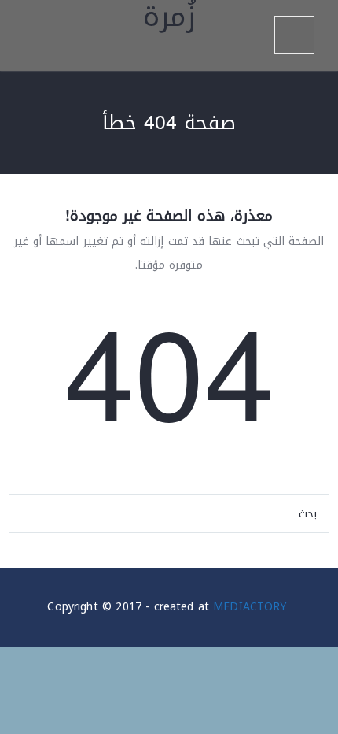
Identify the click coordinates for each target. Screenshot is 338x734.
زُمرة (169, 21)
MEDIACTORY (249, 606)
